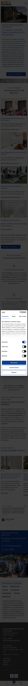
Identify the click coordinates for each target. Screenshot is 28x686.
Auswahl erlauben (14, 367)
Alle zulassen (14, 362)
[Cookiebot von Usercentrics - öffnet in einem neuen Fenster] (20, 312)
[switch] (24, 346)
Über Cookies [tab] (22, 316)
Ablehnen (14, 372)
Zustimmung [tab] (5, 316)
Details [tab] (14, 316)
